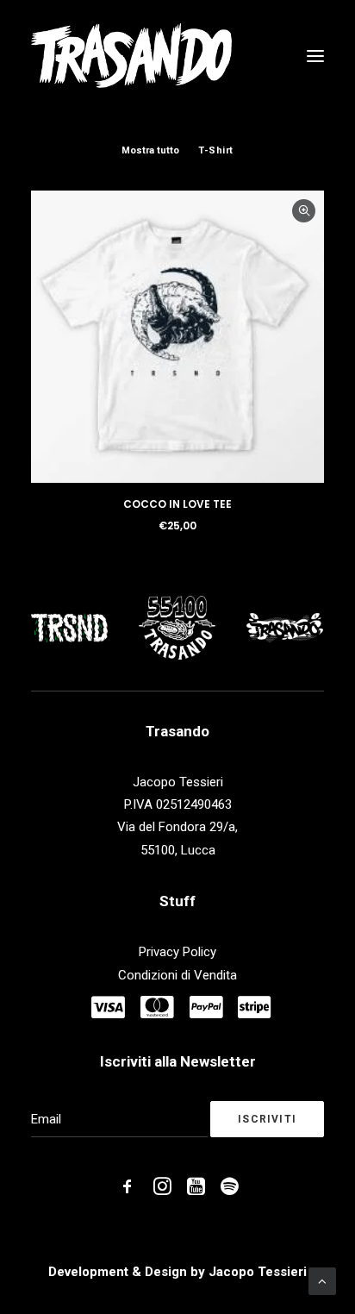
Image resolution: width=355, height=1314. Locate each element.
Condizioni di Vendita (177, 975)
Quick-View (303, 210)
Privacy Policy (177, 952)
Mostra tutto (150, 150)
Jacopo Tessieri (258, 1272)
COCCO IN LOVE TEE (177, 504)
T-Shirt (216, 150)
